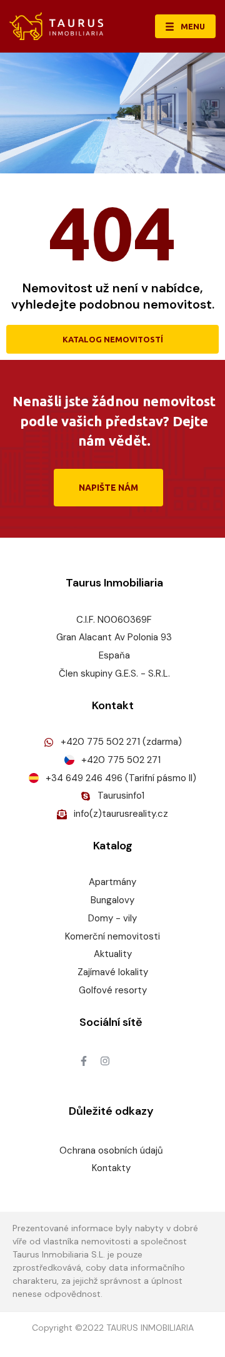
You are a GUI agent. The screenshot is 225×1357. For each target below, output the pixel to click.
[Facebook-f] (84, 1061)
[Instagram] (105, 1061)
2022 (93, 1327)
